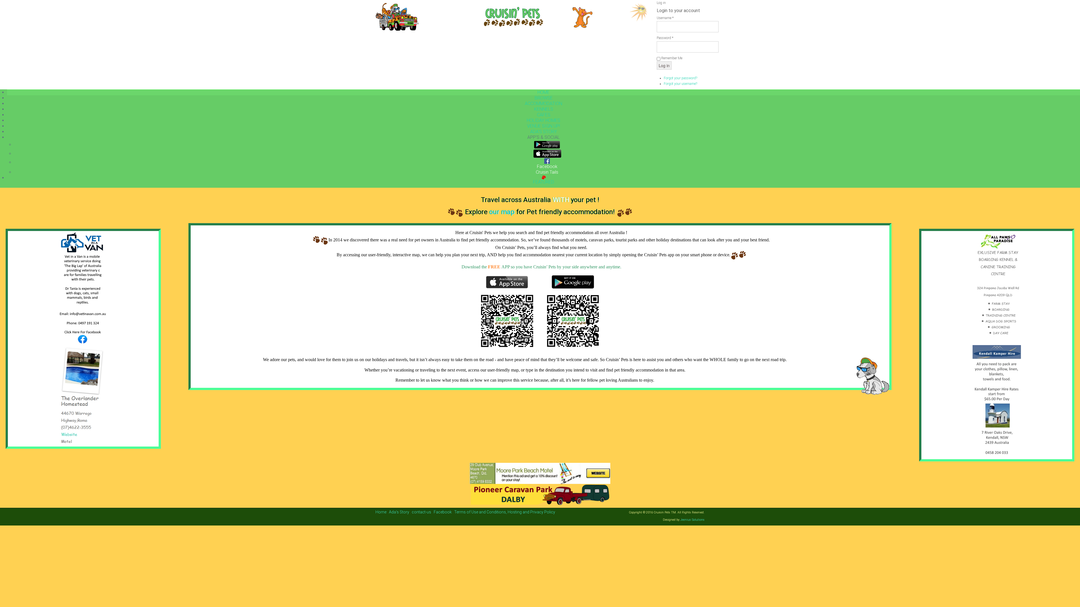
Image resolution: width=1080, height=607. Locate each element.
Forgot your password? (680, 78)
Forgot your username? (680, 84)
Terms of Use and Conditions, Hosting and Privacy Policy (504, 512)
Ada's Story (399, 512)
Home (381, 512)
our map (502, 212)
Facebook (443, 512)
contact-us (421, 512)
